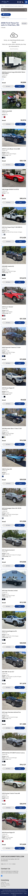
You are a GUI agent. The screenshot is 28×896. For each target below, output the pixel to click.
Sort (25, 23)
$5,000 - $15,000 (5, 883)
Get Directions (4, 860)
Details (8, 86)
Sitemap (14, 894)
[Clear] (7, 17)
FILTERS (7, 14)
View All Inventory (14, 49)
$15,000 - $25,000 (5, 885)
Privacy (25, 893)
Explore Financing (25, 86)
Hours (14, 864)
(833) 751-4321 (7, 864)
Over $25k (3, 886)
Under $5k (3, 882)
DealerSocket (12, 891)
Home (2, 6)
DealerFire (3, 891)
